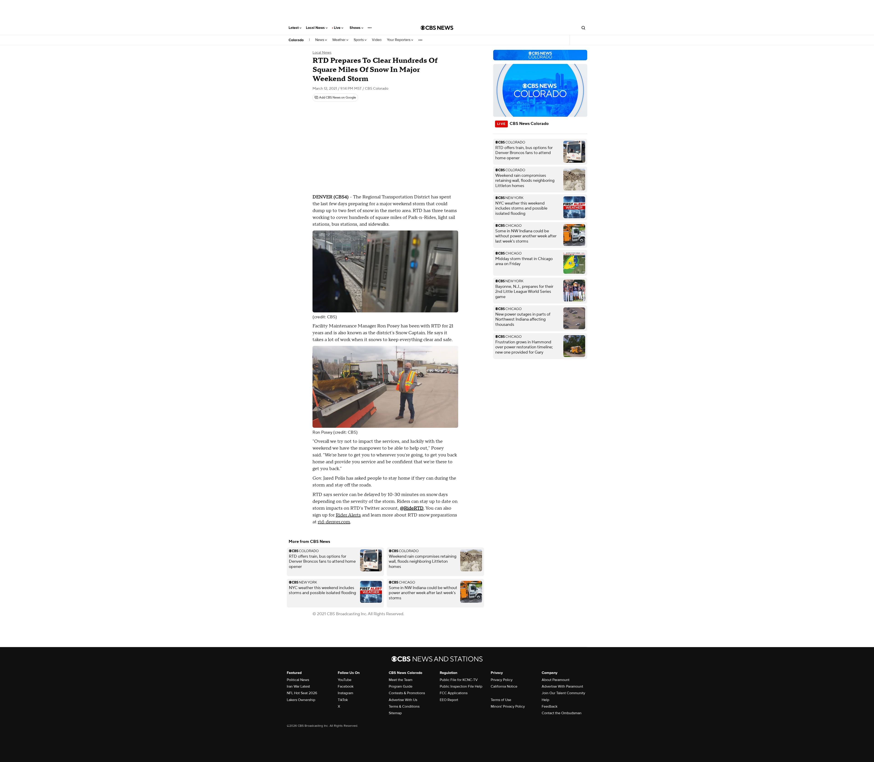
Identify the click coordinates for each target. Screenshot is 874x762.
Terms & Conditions (404, 706)
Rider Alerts (348, 515)
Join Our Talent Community (563, 693)
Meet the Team (400, 680)
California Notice (504, 686)
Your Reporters (399, 40)
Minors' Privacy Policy (508, 706)
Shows (355, 28)
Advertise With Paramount (562, 686)
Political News (298, 680)
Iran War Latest (298, 686)
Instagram (345, 693)
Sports (359, 40)
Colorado (296, 40)
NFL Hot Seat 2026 (302, 693)
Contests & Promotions (407, 693)
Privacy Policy (502, 680)
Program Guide (400, 686)
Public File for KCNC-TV (459, 680)
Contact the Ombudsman (562, 713)
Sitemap (395, 713)
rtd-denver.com (334, 522)
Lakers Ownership (301, 700)
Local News (316, 28)
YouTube (344, 680)
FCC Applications (453, 693)
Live (337, 27)
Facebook (345, 686)
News (320, 40)
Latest (294, 28)
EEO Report (449, 700)
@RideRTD (412, 508)
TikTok (343, 700)
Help (545, 700)
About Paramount (555, 680)
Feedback (549, 706)
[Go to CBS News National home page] (437, 27)
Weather (339, 40)
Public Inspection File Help (461, 686)
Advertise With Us (403, 700)
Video (376, 40)
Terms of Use (501, 700)
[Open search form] (583, 28)
